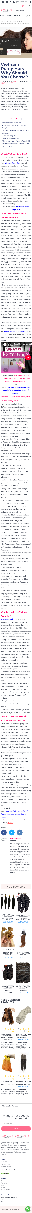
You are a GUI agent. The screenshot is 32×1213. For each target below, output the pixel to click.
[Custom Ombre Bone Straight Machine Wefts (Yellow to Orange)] (8, 1062)
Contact (17, 16)
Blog (2, 16)
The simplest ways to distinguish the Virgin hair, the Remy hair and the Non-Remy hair (16, 378)
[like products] (30, 6)
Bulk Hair (3, 1181)
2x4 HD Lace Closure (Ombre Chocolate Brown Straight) (23, 953)
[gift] (23, 6)
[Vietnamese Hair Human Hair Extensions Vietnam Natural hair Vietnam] (8, 10)
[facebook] (4, 832)
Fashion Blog (17, 21)
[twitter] (12, 832)
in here (10, 823)
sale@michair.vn (6, 1166)
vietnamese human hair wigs (14, 317)
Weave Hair (4, 1183)
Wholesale (4, 1202)
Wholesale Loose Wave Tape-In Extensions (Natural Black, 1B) (23, 917)
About (8, 16)
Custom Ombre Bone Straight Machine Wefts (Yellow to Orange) (6, 1083)
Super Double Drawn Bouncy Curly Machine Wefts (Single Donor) (8, 987)
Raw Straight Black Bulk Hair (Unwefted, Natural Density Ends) (8, 917)
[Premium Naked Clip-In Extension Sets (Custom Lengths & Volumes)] (23, 972)
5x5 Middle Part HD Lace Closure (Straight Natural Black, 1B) (23, 1083)
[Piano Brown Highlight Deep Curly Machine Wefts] (8, 1015)
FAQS (2, 1199)
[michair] (15, 1136)
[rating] (13, 1029)
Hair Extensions (5, 1189)
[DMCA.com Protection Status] (5, 1173)
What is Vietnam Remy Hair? (12, 123)
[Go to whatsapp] (28, 1209)
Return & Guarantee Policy (9, 1197)
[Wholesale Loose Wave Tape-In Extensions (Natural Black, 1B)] (23, 902)
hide (19, 119)
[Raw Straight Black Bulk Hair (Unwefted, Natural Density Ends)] (8, 901)
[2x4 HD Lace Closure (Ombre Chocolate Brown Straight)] (23, 938)
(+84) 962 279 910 (21, 2)
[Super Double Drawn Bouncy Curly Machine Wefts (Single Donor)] (8, 972)
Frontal (3, 1187)
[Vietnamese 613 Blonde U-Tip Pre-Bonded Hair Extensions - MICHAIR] (8, 936)
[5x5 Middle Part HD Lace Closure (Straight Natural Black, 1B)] (23, 1062)
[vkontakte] (20, 832)
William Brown (15, 839)
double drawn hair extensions (16, 331)
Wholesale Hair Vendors (10, 1106)
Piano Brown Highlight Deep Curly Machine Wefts (6, 1036)
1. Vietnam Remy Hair (9, 136)
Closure (3, 1185)
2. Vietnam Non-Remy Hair (11, 138)
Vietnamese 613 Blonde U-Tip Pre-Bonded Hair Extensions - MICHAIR (8, 952)
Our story (9, 21)
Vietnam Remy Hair (12, 163)
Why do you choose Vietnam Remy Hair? (16, 141)
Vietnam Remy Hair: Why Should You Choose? (15, 23)
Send (16, 1128)
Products (19, 10)
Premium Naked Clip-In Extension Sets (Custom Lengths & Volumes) (23, 987)
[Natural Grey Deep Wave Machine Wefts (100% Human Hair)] (23, 1015)
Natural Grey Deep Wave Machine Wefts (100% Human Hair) (23, 1036)
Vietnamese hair (7, 619)
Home (3, 21)
